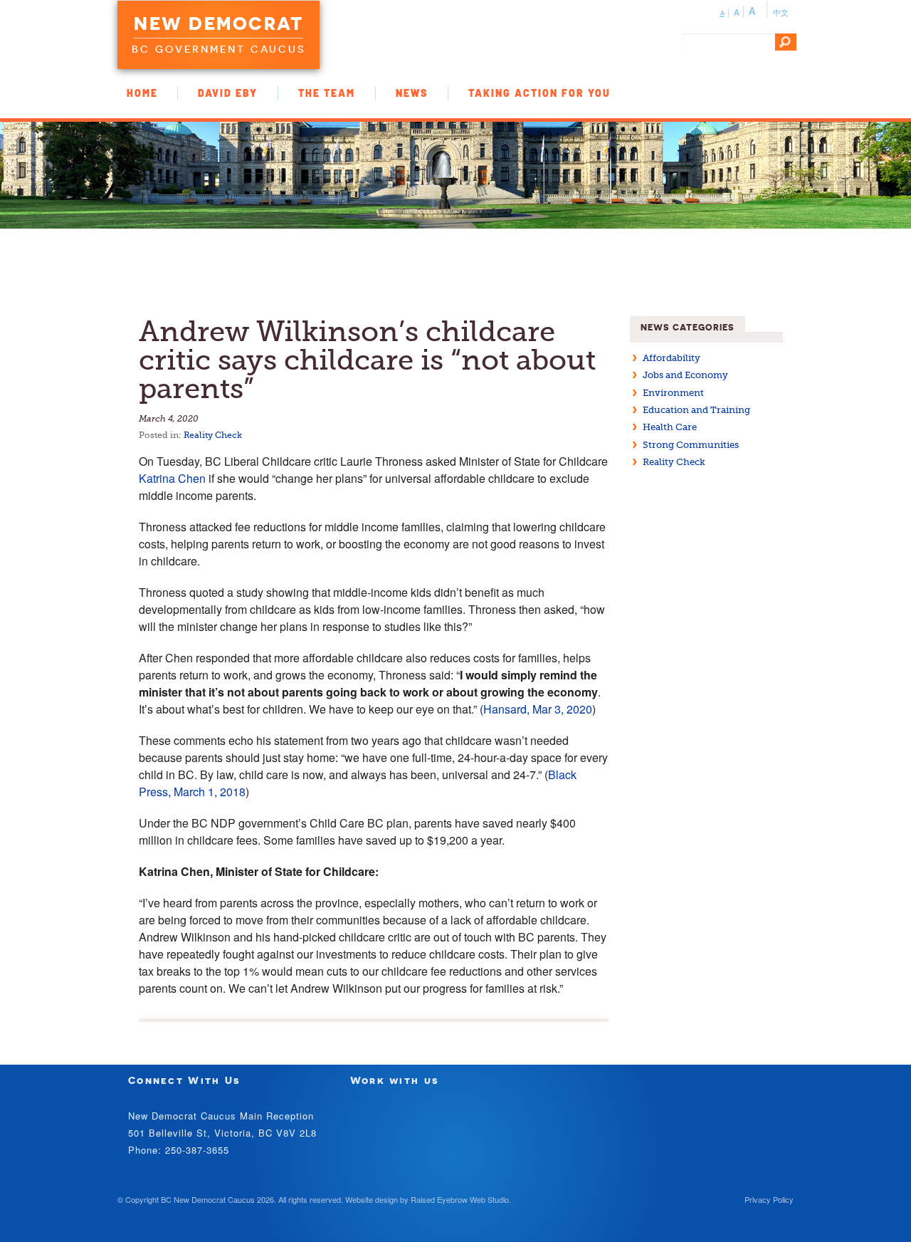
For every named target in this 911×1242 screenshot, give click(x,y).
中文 (781, 12)
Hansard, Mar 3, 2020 (537, 709)
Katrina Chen (172, 478)
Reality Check (213, 435)
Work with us (395, 1080)
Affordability (671, 358)
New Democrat (218, 23)
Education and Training (696, 410)
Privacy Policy (769, 1199)
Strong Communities (691, 444)
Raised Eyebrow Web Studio (460, 1199)
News (412, 93)
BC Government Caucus (218, 49)
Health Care (670, 427)
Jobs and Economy (685, 375)
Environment (673, 392)
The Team (326, 93)
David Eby (228, 93)
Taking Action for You (539, 93)
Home (142, 93)
